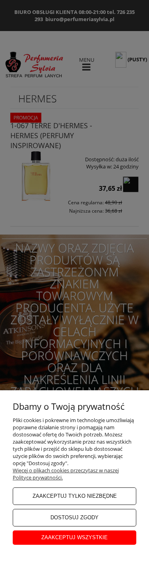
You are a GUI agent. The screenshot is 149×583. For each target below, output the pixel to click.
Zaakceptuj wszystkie (74, 537)
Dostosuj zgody (74, 517)
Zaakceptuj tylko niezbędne (75, 496)
